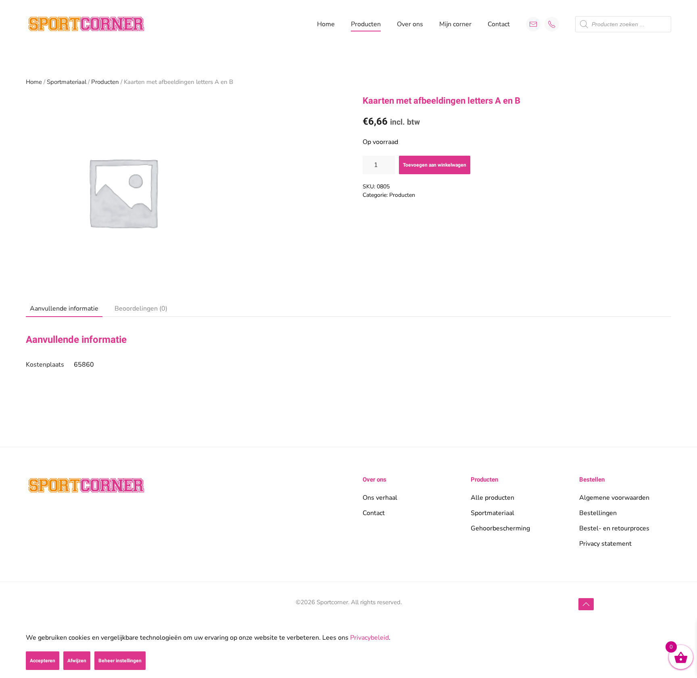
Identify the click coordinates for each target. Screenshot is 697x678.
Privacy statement (605, 543)
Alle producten (492, 497)
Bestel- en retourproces (614, 528)
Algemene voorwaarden (614, 497)
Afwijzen (76, 660)
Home (326, 24)
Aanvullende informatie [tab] (64, 308)
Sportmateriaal (66, 82)
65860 (84, 364)
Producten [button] (366, 24)
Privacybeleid (369, 637)
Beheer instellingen (120, 660)
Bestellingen (598, 513)
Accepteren (42, 660)
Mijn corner (455, 24)
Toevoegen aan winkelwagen (434, 165)
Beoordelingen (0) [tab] (141, 308)
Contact (499, 24)
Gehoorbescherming (500, 528)
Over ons (410, 24)
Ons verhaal (380, 497)
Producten (105, 82)
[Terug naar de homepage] (86, 24)
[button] (586, 604)
